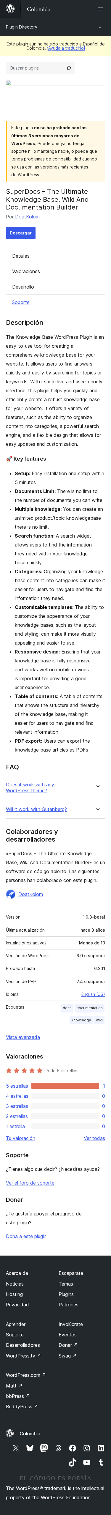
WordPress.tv (23, 1356)
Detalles (21, 256)
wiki (99, 1020)
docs (67, 1008)
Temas (66, 1284)
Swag (68, 1356)
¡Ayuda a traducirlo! (66, 48)
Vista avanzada (23, 1037)
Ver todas (94, 1138)
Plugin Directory (21, 26)
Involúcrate (71, 1324)
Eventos (68, 1335)
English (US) (93, 994)
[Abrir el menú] (101, 9)
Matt (14, 1386)
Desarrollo (23, 287)
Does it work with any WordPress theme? (30, 787)
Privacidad (17, 1305)
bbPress (18, 1396)
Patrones (68, 1305)
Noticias (15, 1284)
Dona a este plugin (26, 1236)
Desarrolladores (23, 1345)
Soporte (21, 302)
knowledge (81, 1020)
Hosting (14, 1294)
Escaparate (71, 1273)
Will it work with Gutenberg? (36, 809)
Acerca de (17, 1273)
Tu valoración (20, 1138)
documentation (89, 1008)
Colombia (30, 1434)
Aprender (15, 1324)
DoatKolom (27, 217)
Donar (68, 1345)
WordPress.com (26, 1375)
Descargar (21, 232)
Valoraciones (26, 271)
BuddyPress (22, 1407)
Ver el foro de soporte (30, 1183)
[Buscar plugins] (69, 68)
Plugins (66, 1294)
